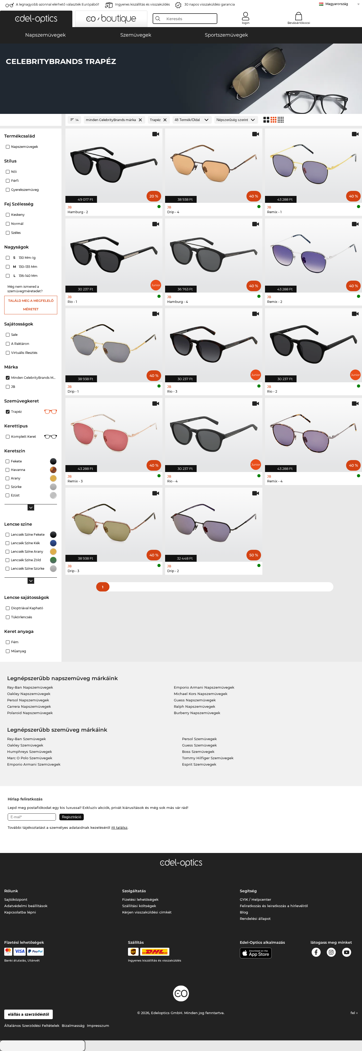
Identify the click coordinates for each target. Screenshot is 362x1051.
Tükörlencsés (21, 617)
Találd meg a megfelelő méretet (31, 305)
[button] (36, 19)
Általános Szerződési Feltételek (31, 1025)
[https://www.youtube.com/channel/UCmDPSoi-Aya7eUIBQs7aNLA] (346, 953)
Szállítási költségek (139, 906)
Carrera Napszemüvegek (29, 706)
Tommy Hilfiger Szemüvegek (207, 758)
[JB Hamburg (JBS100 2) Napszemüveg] (113, 162)
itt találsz (119, 827)
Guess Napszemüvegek (195, 700)
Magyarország (336, 4)
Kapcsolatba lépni (20, 912)
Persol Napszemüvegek (28, 700)
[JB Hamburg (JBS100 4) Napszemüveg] (213, 252)
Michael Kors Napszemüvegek (200, 694)
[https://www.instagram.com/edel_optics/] (331, 953)
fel (353, 1013)
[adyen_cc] (8, 952)
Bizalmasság (73, 1025)
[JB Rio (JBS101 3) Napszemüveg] (213, 342)
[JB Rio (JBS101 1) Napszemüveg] (113, 252)
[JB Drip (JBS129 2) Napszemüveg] (213, 522)
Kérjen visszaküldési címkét (146, 912)
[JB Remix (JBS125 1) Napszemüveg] (313, 162)
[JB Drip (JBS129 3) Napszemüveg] (113, 522)
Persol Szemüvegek (199, 739)
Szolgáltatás (134, 891)
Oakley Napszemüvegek (28, 694)
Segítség (248, 891)
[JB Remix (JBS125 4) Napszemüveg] (313, 432)
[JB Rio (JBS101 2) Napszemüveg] (313, 342)
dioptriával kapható (27, 608)
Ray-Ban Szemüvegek (26, 739)
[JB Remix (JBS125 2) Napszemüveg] (313, 252)
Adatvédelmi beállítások (25, 906)
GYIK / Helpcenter (255, 899)
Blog (244, 912)
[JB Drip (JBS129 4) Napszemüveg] (213, 162)
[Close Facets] (30, 120)
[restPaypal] (35, 952)
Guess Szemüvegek (199, 745)
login (245, 23)
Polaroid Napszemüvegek (30, 713)
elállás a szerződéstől (28, 1014)
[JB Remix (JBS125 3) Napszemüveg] (113, 432)
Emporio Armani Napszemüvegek (204, 687)
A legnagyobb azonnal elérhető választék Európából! (57, 4)
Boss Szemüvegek (198, 751)
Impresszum (98, 1025)
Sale (14, 335)
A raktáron (20, 344)
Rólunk (11, 891)
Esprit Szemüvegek (199, 764)
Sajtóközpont (15, 899)
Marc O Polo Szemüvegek (29, 758)
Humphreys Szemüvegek (29, 751)
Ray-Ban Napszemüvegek (30, 687)
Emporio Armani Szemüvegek (33, 764)
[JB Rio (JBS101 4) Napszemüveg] (213, 432)
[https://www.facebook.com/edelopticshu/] (316, 953)
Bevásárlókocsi (299, 23)
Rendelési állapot (255, 918)
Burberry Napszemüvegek (197, 713)
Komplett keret (23, 437)
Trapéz (16, 412)
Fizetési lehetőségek (140, 899)
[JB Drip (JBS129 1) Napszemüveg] (113, 342)
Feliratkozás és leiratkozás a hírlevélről (274, 906)
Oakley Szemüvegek (25, 745)
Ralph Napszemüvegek (194, 706)
